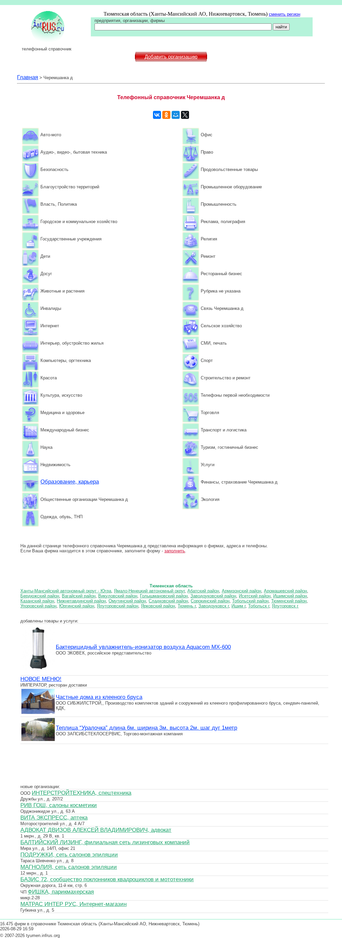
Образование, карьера (69, 481)
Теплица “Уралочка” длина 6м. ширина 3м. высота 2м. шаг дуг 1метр (146, 727)
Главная (27, 77)
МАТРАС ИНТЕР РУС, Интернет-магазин (73, 904)
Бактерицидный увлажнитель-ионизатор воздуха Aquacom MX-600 (143, 646)
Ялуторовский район (117, 605)
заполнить (174, 550)
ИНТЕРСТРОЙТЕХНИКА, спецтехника (81, 792)
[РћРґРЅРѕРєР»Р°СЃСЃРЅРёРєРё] (166, 115)
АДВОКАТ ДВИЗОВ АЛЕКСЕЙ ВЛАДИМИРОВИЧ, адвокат (95, 829)
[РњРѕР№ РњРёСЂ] (176, 115)
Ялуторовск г (285, 605)
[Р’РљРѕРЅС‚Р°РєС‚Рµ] (157, 115)
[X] (185, 115)
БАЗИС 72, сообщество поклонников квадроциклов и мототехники (107, 879)
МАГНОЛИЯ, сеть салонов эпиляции (68, 867)
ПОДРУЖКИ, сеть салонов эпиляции (69, 854)
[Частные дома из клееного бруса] (38, 713)
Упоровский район (38, 605)
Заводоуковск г (213, 605)
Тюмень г (187, 605)
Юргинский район (76, 605)
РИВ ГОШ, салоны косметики (58, 805)
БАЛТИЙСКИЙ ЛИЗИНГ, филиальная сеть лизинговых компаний (105, 842)
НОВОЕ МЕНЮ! (40, 679)
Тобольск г (258, 605)
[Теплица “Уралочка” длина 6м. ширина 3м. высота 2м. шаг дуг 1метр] (38, 740)
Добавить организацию (171, 56)
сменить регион (284, 14)
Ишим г (238, 605)
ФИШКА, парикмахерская (61, 891)
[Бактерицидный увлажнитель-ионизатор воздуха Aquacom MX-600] (38, 671)
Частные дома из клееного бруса (99, 697)
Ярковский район (158, 605)
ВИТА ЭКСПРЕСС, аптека (54, 817)
